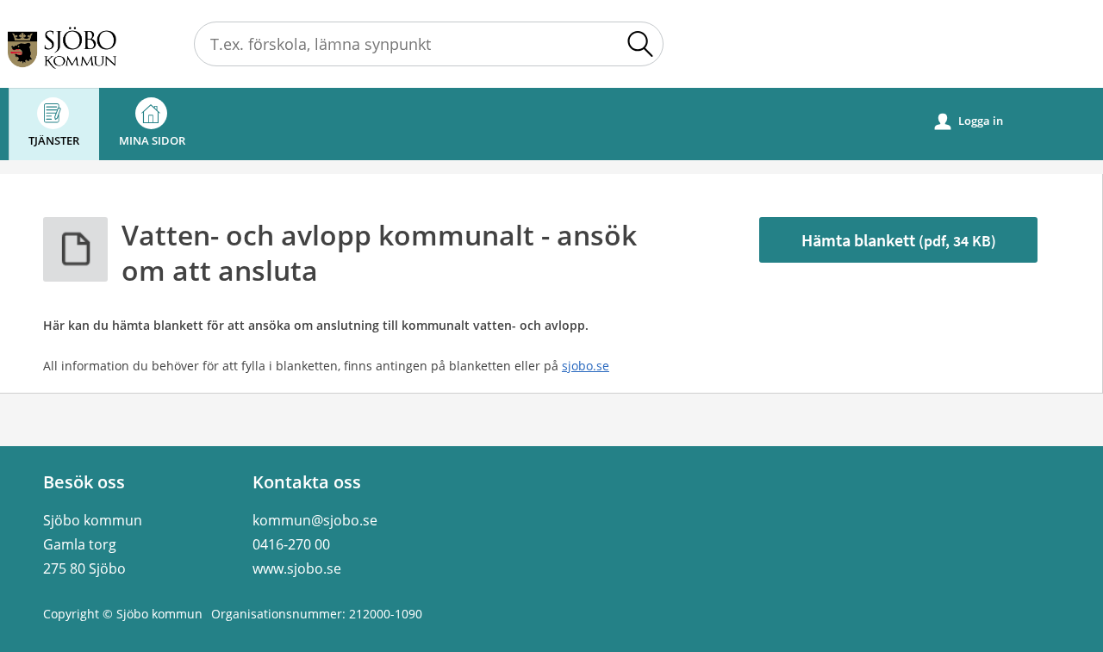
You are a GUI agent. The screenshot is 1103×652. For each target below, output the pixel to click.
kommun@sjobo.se (314, 520)
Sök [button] (640, 44)
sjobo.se (585, 365)
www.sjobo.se (296, 568)
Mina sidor (152, 140)
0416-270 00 (291, 544)
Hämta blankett (898, 240)
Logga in (969, 121)
